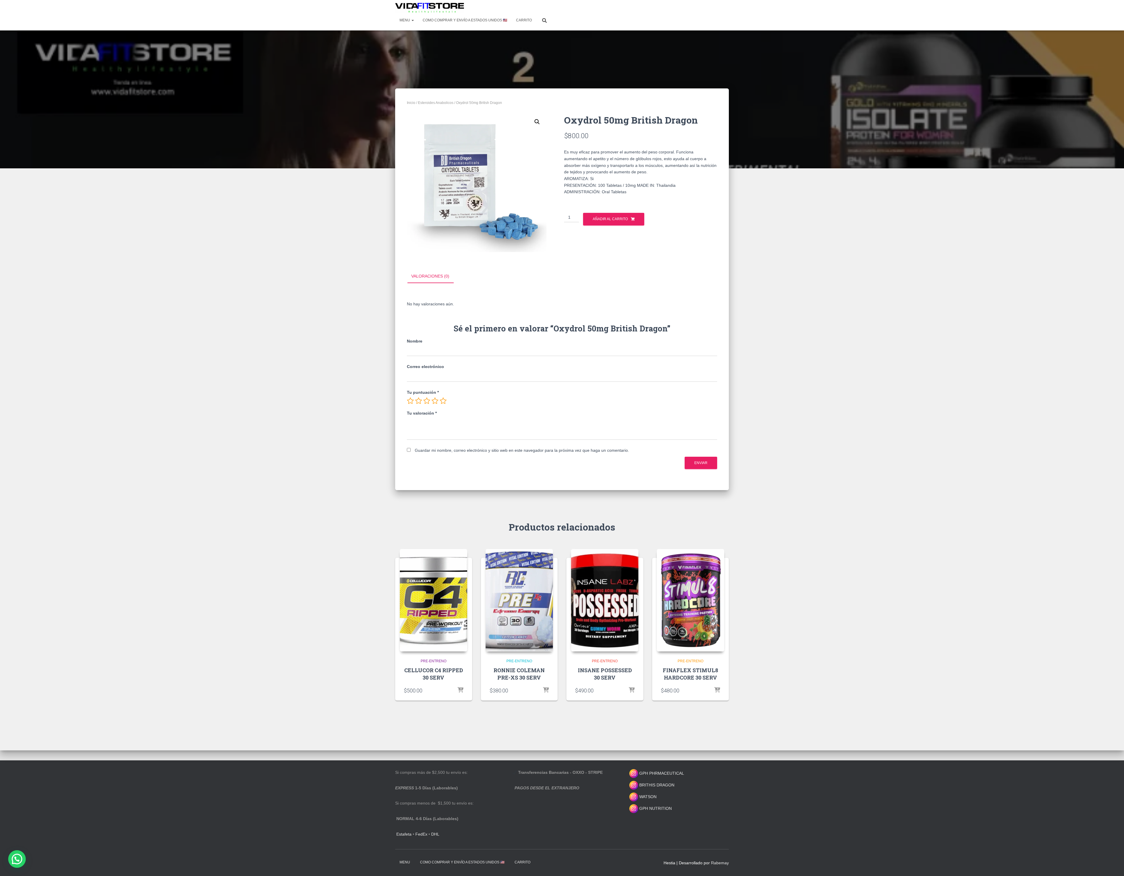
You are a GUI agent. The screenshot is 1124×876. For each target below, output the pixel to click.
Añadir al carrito (610, 219)
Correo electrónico (425, 366)
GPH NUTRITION (655, 808)
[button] (537, 122)
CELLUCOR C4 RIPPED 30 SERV (433, 674)
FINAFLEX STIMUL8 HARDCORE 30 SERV (690, 674)
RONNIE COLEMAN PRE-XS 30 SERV (519, 674)
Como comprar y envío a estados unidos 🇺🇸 (465, 20)
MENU (405, 20)
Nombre (414, 341)
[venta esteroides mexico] (429, 8)
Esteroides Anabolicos (435, 103)
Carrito (524, 20)
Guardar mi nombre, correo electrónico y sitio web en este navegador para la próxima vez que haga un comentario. (522, 450)
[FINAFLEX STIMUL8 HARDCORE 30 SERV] (690, 600)
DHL (435, 834)
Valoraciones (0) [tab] (430, 276)
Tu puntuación (423, 392)
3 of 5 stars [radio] (426, 400)
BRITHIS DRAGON (656, 785)
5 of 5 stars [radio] (443, 400)
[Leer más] (460, 690)
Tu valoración (422, 413)
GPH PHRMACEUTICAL (661, 773)
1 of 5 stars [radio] (410, 400)
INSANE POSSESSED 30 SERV (605, 674)
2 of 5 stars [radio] (418, 400)
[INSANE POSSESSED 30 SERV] (604, 600)
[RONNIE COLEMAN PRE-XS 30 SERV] (519, 600)
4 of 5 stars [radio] (434, 400)
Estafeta (404, 834)
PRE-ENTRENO (433, 661)
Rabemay (720, 862)
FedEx (421, 834)
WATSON (647, 796)
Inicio (411, 103)
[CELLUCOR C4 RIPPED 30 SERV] (433, 600)
